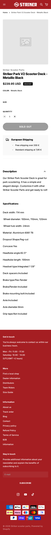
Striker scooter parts (20, 526)
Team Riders (9, 387)
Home (5, 12)
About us (7, 407)
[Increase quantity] (14, 116)
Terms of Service (11, 435)
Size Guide (8, 392)
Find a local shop (11, 373)
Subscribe (25, 483)
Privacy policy (9, 426)
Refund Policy (9, 430)
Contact (6, 421)
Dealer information (11, 378)
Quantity (7, 111)
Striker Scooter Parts (14, 70)
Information (8, 444)
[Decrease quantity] (4, 116)
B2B (5, 439)
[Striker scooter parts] (25, 4)
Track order (8, 412)
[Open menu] (4, 4)
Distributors (8, 383)
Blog (5, 416)
